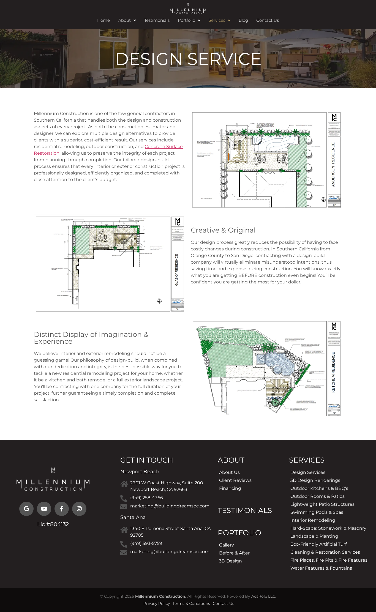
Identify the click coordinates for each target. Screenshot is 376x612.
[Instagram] (79, 509)
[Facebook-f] (62, 509)
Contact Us (267, 20)
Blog (243, 20)
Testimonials (157, 20)
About (124, 20)
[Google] (26, 509)
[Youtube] (44, 509)
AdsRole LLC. (263, 596)
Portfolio (186, 20)
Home (103, 20)
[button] (127, 20)
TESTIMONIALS (245, 510)
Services (217, 20)
